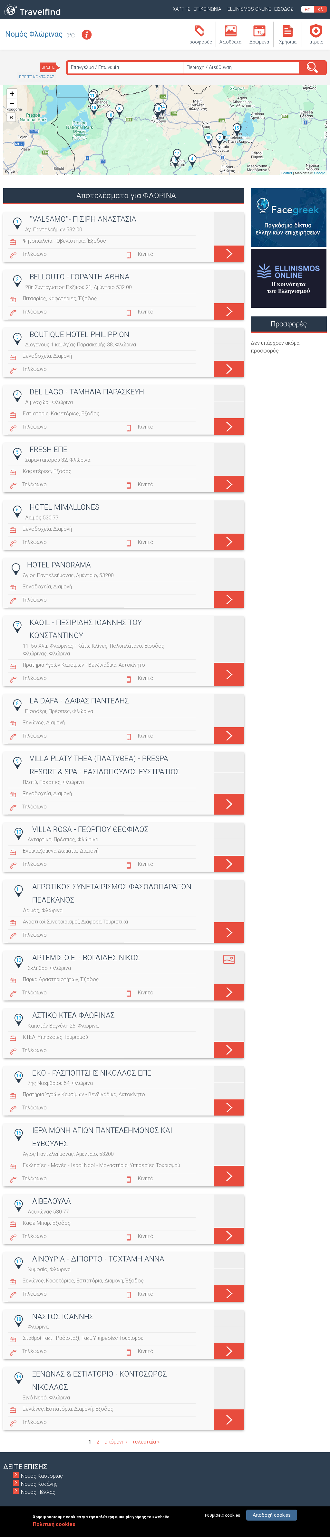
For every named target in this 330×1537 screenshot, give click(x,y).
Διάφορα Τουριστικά (104, 922)
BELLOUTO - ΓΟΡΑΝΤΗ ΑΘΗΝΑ (80, 277)
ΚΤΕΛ (29, 1037)
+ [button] (12, 94)
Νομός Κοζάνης (39, 1484)
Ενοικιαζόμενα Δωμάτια (50, 851)
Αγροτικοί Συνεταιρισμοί (51, 922)
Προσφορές (199, 41)
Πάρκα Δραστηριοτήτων (50, 979)
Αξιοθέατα (230, 41)
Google (319, 172)
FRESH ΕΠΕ (48, 449)
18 (18, 1319)
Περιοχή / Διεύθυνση (209, 67)
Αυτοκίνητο (132, 665)
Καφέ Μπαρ (36, 1223)
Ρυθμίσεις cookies (222, 1515)
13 (18, 1017)
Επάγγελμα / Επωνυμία (95, 67)
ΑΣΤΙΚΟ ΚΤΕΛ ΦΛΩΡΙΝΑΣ (73, 1015)
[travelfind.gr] (32, 15)
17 (18, 1261)
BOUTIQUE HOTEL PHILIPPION (79, 334)
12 (18, 960)
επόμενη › (115, 1442)
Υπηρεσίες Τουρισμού (63, 1037)
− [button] (12, 104)
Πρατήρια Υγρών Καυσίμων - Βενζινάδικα (69, 665)
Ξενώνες (33, 723)
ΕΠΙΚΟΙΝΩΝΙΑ (207, 9)
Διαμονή (62, 356)
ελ (320, 9)
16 (18, 1203)
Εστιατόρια (36, 414)
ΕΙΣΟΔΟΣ (283, 9)
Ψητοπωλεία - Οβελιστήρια (54, 241)
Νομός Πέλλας (38, 1492)
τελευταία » (146, 1442)
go (229, 252)
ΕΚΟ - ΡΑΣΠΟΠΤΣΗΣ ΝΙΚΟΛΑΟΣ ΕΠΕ (91, 1073)
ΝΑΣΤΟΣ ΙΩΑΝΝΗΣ (62, 1316)
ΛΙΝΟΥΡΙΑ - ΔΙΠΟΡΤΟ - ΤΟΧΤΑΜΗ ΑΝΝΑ (98, 1259)
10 (18, 832)
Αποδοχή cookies (272, 1515)
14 (18, 1075)
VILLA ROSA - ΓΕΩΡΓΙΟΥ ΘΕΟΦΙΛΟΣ (90, 829)
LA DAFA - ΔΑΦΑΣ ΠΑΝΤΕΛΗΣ (79, 701)
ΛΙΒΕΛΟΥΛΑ (51, 1201)
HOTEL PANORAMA (59, 565)
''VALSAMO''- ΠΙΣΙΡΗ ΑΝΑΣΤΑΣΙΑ (83, 219)
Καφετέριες (62, 298)
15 (18, 1133)
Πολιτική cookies (54, 1524)
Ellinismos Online (249, 9)
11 (18, 889)
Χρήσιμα (287, 41)
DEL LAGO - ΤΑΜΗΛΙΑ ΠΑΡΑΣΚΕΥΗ (87, 392)
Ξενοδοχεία (37, 356)
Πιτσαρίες (34, 298)
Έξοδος (97, 241)
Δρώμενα (259, 41)
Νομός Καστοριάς (42, 1476)
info (86, 34)
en (307, 9)
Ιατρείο (316, 41)
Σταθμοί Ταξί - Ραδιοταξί (51, 1338)
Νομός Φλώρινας (34, 34)
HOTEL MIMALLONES (64, 507)
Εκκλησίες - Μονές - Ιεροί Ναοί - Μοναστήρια (75, 1165)
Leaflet (286, 172)
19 (18, 1376)
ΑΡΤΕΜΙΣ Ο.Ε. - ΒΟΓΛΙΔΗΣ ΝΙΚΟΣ (86, 957)
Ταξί (86, 1338)
